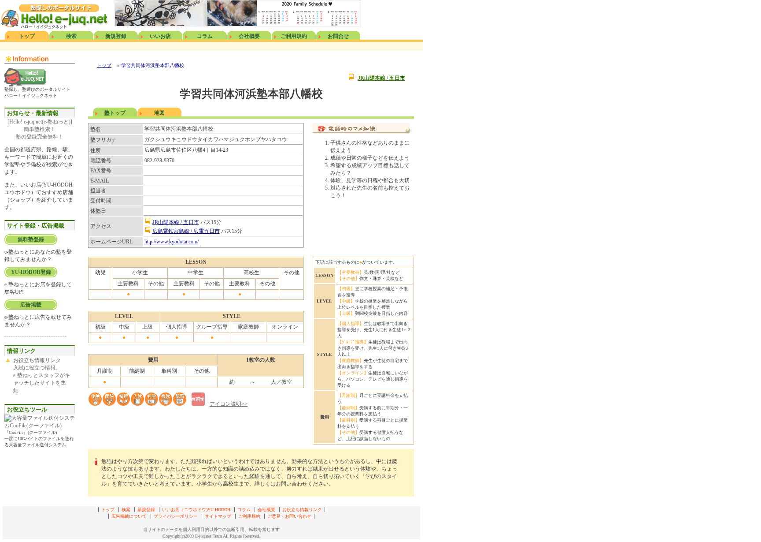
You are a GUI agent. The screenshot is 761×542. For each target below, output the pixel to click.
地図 (159, 113)
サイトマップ (218, 516)
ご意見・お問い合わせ (289, 516)
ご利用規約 (294, 36)
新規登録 (115, 36)
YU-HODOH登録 (31, 272)
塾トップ (115, 113)
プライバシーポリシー (176, 516)
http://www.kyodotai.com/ (171, 242)
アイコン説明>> (229, 404)
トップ (27, 36)
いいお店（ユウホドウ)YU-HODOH (196, 509)
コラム (205, 36)
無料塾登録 (31, 239)
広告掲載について (129, 516)
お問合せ (338, 36)
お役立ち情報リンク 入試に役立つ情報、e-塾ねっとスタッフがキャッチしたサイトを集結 (41, 375)
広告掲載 (30, 305)
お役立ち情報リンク (302, 509)
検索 (71, 36)
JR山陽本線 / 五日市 (381, 78)
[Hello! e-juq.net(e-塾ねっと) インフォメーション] (25, 85)
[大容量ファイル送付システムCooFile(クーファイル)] (39, 425)
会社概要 (249, 36)
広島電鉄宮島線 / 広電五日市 (186, 231)
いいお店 (160, 36)
